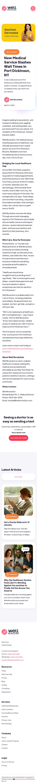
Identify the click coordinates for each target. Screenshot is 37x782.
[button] (33, 8)
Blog (3, 681)
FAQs (4, 671)
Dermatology (7, 723)
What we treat (7, 674)
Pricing (4, 678)
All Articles (18, 477)
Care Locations (7, 709)
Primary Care (6, 720)
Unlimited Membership (10, 706)
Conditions (6, 688)
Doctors (5, 716)
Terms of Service (8, 762)
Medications (6, 692)
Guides (4, 685)
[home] (9, 8)
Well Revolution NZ (21, 779)
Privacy (4, 765)
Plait (5, 781)
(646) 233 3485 (14, 654)
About (4, 737)
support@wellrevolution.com (13, 660)
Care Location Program (10, 741)
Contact (5, 748)
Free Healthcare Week (10, 713)
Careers (5, 744)
